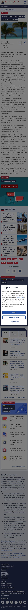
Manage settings (14, 321)
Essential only (14, 317)
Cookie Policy (20, 297)
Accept (14, 312)
